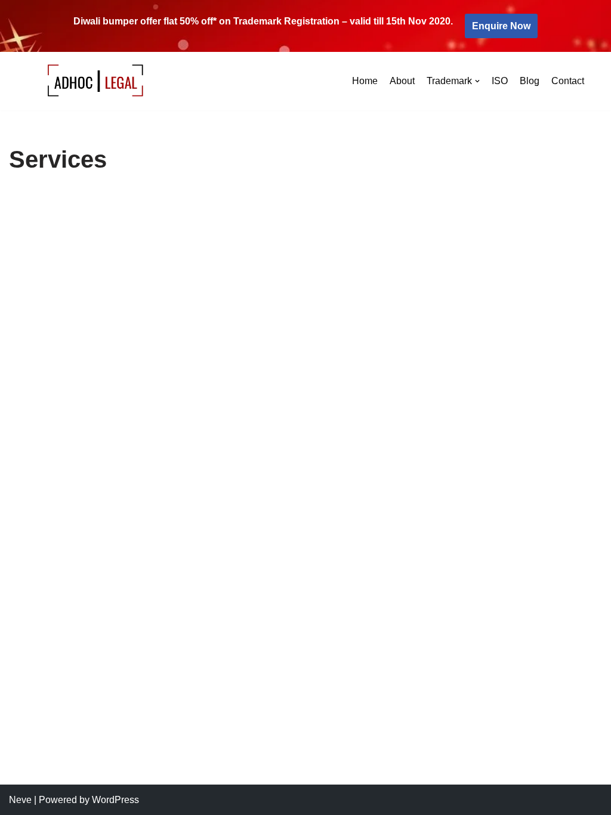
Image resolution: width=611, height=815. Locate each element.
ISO (500, 81)
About (402, 81)
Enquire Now (501, 26)
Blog (529, 81)
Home (365, 81)
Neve (20, 800)
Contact (567, 81)
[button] (477, 81)
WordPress (115, 800)
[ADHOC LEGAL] (96, 81)
